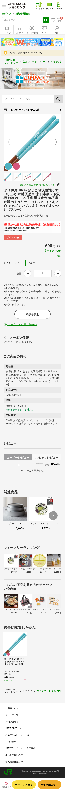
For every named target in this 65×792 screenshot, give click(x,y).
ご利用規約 (10, 741)
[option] (32, 142)
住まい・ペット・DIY (34, 61)
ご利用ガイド (11, 708)
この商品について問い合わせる (39, 185)
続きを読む (32, 314)
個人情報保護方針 (14, 761)
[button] (53, 515)
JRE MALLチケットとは (17, 735)
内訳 (59, 256)
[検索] (58, 99)
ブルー (31, 262)
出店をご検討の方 (14, 755)
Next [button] (53, 142)
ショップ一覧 (11, 715)
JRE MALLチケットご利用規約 (20, 748)
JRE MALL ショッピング (11, 61)
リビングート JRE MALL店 (24, 109)
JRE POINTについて (15, 728)
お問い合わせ (11, 721)
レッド (18, 262)
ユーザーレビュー (18, 458)
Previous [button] (11, 142)
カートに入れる (24, 784)
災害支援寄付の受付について (26, 52)
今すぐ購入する (49, 784)
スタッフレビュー (46, 458)
